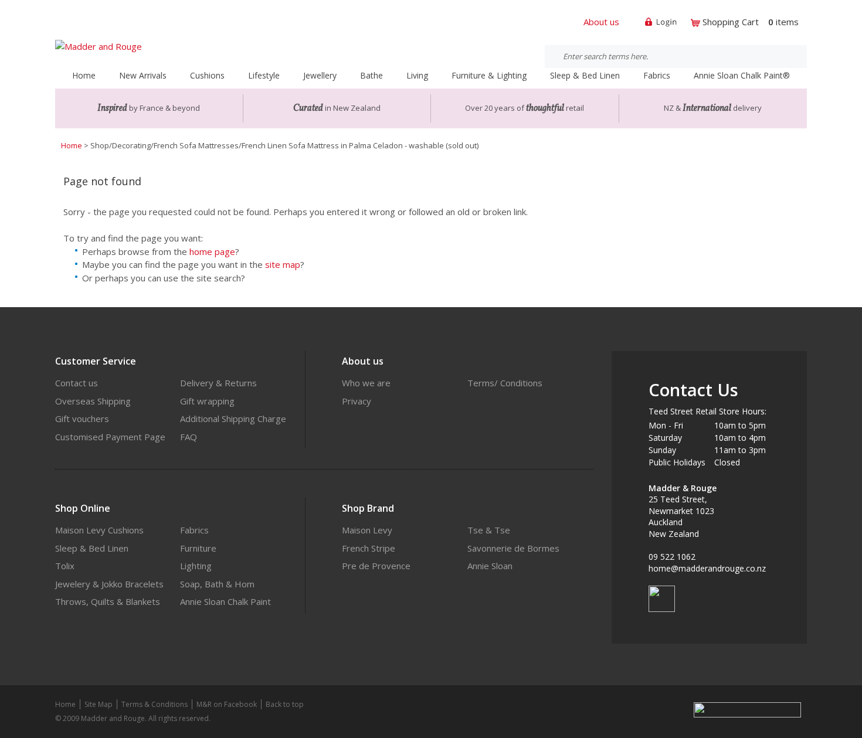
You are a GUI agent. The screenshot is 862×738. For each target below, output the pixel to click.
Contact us (76, 383)
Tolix (64, 566)
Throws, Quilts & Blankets (107, 601)
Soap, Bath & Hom (217, 584)
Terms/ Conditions (504, 383)
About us (601, 22)
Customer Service (95, 361)
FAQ (188, 437)
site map (282, 264)
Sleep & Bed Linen (91, 548)
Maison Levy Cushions (99, 530)
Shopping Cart (731, 22)
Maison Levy (367, 530)
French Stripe (368, 548)
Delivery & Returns (218, 383)
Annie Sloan (490, 566)
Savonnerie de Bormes (513, 548)
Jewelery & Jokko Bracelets (109, 584)
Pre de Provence (376, 566)
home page (212, 251)
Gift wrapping (207, 401)
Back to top (285, 704)
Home (84, 75)
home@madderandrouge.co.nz (707, 568)
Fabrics (194, 530)
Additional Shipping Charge (233, 418)
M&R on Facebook (226, 704)
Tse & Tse (488, 530)
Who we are (366, 383)
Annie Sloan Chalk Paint (225, 601)
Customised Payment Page (110, 437)
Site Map (98, 704)
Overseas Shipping (93, 401)
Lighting (196, 566)
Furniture (198, 548)
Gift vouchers (82, 418)
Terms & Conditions (154, 704)
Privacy (356, 401)
